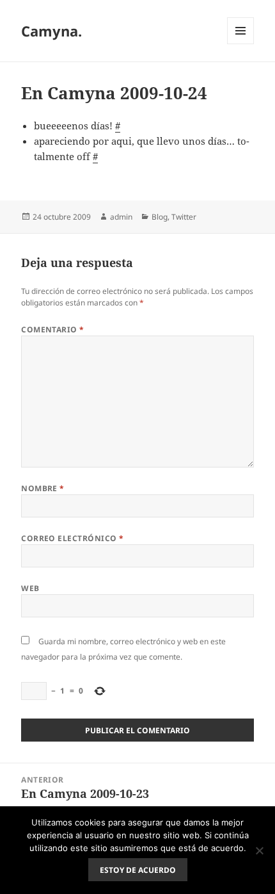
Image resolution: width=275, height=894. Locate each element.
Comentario (52, 329)
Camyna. (51, 30)
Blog (160, 216)
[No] (259, 850)
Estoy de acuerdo (138, 870)
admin (121, 216)
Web (30, 588)
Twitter (183, 216)
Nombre (43, 488)
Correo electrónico (72, 538)
